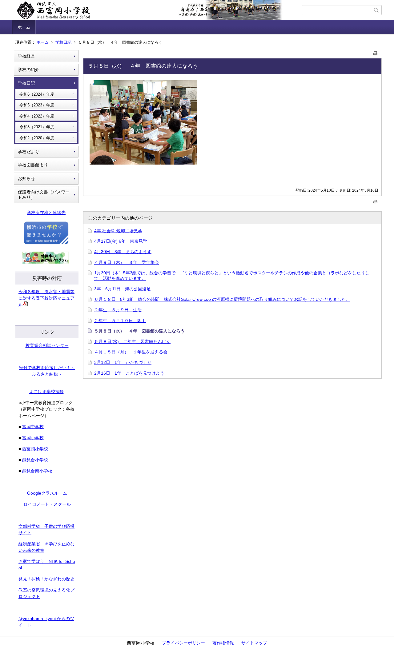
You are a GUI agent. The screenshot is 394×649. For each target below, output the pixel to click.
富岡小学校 (33, 437)
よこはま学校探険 (46, 391)
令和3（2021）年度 (36, 127)
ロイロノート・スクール (47, 504)
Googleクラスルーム (47, 493)
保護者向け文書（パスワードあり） (44, 194)
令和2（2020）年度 (36, 138)
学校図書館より (33, 164)
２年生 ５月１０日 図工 (120, 320)
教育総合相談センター (47, 345)
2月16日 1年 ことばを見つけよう (129, 373)
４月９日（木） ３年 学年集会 (126, 262)
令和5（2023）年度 (36, 105)
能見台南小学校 (37, 470)
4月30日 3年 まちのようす (122, 251)
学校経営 (26, 56)
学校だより (28, 151)
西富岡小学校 (35, 448)
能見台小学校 (35, 459)
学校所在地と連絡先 (46, 212)
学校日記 (63, 42)
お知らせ (26, 178)
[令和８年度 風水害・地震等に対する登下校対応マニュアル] (25, 304)
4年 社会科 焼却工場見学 (118, 230)
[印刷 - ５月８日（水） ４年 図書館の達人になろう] (375, 52)
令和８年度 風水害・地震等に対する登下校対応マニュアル (46, 298)
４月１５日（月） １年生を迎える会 (130, 351)
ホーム (24, 27)
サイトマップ (254, 642)
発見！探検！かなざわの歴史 (46, 578)
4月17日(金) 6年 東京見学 (120, 241)
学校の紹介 (28, 69)
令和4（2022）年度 (36, 116)
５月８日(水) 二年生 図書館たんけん (132, 341)
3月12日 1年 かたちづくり (122, 362)
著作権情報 (223, 642)
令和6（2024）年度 (36, 94)
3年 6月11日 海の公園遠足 (122, 288)
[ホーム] (158, 10)
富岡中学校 (33, 426)
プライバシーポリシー (183, 642)
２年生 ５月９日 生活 (118, 309)
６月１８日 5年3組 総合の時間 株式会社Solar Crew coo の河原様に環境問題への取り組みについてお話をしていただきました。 (222, 299)
